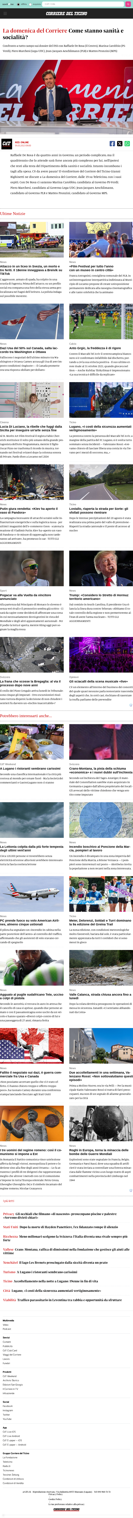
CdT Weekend (9, 1376)
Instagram (8, 1410)
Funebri (6, 1363)
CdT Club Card (10, 1350)
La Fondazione (10, 1457)
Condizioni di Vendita (13, 1483)
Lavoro (6, 1359)
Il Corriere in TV (10, 1389)
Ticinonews (8, 1470)
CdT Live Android (11, 1436)
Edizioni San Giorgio (13, 1384)
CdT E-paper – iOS (12, 1440)
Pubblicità (7, 1346)
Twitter (6, 1414)
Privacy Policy (55, 1494)
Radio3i (6, 1466)
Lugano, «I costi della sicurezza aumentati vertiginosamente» (52, 1291)
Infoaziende (8, 1393)
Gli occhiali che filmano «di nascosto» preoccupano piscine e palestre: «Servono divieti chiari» (60, 1216)
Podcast (7, 1329)
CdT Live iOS (9, 1431)
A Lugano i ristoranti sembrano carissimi (40, 1272)
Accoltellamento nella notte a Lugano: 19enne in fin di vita (50, 1281)
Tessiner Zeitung (11, 1474)
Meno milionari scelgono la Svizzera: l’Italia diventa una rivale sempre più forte (65, 1238)
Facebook (8, 1406)
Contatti (7, 1341)
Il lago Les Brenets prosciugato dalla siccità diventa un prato (55, 1262)
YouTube (7, 1419)
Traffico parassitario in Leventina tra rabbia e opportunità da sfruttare (62, 1300)
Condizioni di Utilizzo (13, 1478)
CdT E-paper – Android (14, 1444)
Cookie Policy (55, 1499)
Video (5, 1324)
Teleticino (7, 1461)
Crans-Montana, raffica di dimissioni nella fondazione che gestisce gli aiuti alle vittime (66, 1251)
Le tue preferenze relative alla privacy (66, 1504)
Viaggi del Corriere (12, 1354)
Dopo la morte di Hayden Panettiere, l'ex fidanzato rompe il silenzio (60, 1227)
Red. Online (22, 142)
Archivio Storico (11, 1380)
